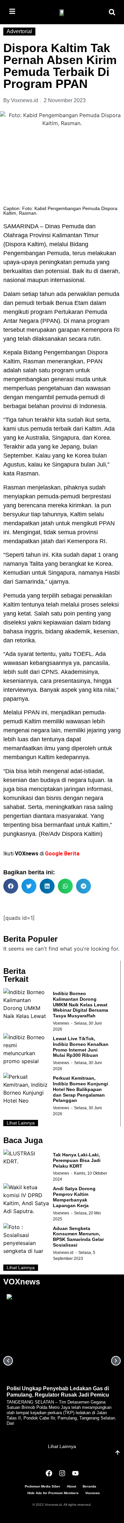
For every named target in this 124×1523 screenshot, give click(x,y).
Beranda (89, 1486)
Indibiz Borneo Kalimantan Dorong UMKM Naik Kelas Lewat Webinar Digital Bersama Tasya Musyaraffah (80, 1004)
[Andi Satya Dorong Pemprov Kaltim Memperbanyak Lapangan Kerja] (26, 1199)
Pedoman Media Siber (42, 1486)
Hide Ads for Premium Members (53, 1493)
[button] (111, 12)
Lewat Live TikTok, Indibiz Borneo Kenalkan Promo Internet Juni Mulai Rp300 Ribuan (80, 1047)
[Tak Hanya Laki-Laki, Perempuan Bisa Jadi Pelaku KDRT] (26, 1165)
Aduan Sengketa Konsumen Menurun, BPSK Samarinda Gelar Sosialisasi (78, 1237)
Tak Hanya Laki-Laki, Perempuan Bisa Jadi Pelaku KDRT (77, 1160)
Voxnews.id (63, 1252)
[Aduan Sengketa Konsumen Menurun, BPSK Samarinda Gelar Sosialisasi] (26, 1239)
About (71, 1486)
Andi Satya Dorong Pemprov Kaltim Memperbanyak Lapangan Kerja (74, 1197)
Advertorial (19, 31)
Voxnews (61, 1023)
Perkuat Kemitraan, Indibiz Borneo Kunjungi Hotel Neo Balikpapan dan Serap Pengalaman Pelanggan (80, 1089)
